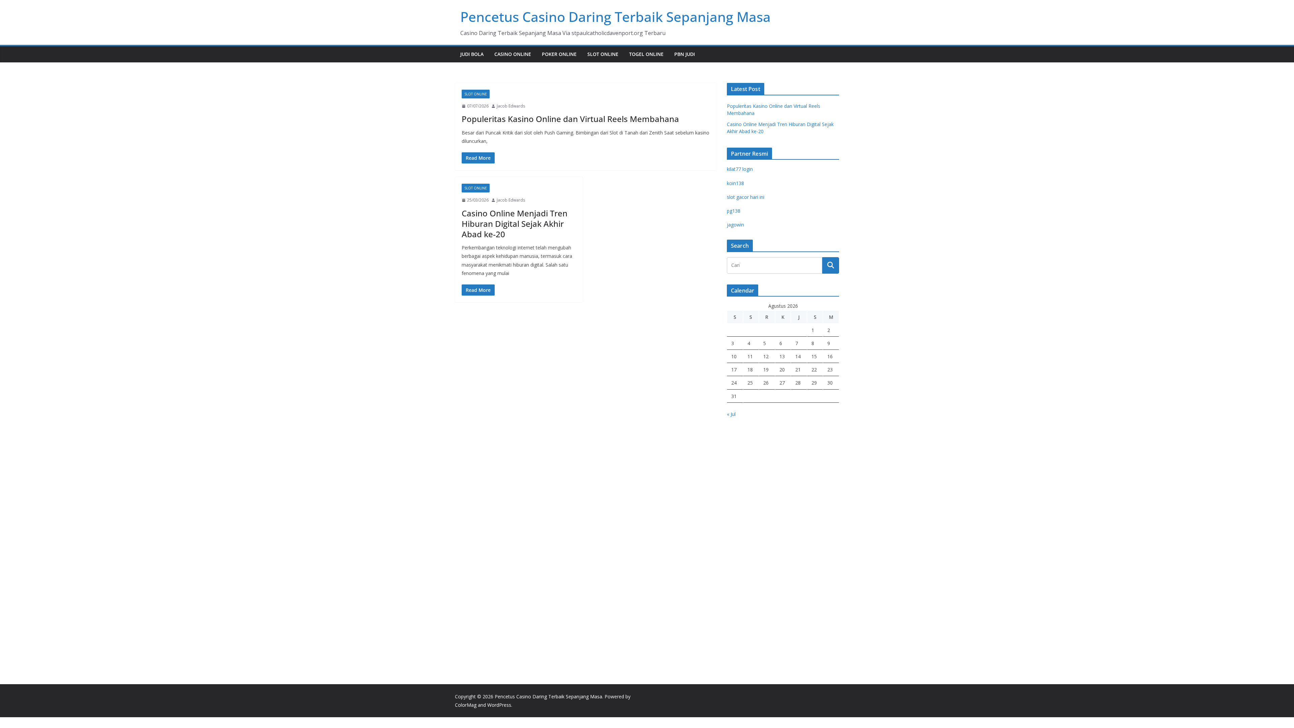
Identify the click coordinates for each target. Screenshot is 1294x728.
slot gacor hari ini (745, 197)
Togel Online (646, 54)
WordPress (499, 705)
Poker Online (559, 54)
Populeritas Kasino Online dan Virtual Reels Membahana (570, 118)
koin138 (735, 183)
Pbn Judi (684, 54)
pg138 (733, 211)
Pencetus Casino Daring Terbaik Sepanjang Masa (615, 16)
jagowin (735, 224)
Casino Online (512, 54)
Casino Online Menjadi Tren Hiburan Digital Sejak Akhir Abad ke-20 (514, 224)
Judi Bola (472, 54)
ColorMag (465, 705)
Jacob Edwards (511, 106)
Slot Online (602, 54)
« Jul (731, 414)
